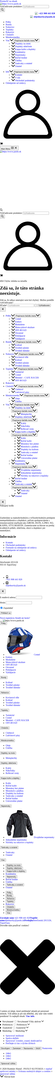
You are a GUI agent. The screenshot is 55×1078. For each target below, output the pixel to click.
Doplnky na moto (23, 43)
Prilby (8, 22)
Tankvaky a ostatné (23, 63)
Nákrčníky (25, 426)
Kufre (23, 438)
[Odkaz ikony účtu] (27, 141)
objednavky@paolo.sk (44, 17)
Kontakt (18, 75)
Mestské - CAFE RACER (17, 720)
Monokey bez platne (30, 444)
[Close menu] (3, 309)
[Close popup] (3, 591)
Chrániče (10, 34)
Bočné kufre (26, 441)
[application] (11, 40)
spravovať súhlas (7, 1074)
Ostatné (18, 66)
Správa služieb (12, 1038)
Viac (8, 40)
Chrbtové (19, 389)
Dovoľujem (5, 1048)
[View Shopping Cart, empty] (27, 144)
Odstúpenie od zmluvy (16, 83)
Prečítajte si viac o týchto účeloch (20, 1043)
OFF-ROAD (21, 330)
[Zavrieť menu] (1, 621)
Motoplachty (26, 414)
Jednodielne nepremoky (31, 473)
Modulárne (20, 324)
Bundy (9, 24)
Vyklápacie (20, 338)
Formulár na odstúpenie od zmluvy (21, 547)
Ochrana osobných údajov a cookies (34, 1071)
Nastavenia (28, 1048)
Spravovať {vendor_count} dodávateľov (24, 1041)
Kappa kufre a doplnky (25, 49)
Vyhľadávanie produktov (11, 6)
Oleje (17, 398)
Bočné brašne (21, 58)
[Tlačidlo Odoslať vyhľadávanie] (36, 305)
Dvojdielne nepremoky (31, 470)
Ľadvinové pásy (22, 392)
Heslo (2, 602)
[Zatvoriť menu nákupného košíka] (3, 502)
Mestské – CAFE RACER (27, 377)
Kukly (23, 423)
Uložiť (38, 1048)
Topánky (10, 29)
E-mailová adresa (7, 597)
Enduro (18, 321)
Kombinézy (20, 52)
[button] (27, 967)
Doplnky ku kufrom (29, 449)
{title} (8, 1053)
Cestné (18, 319)
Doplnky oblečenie (23, 46)
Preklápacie (20, 336)
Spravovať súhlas (8, 1063)
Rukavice (10, 32)
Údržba (18, 60)
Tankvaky (25, 490)
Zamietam (17, 1048)
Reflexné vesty (27, 429)
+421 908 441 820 (46, 13)
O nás (17, 77)
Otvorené (19, 333)
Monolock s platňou (29, 446)
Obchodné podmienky (25, 80)
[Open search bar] (1, 210)
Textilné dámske (22, 351)
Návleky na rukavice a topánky (34, 475)
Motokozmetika (13, 37)
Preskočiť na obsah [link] (8, 1)
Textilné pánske (22, 348)
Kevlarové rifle (21, 357)
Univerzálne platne (29, 458)
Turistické (19, 372)
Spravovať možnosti (15, 1035)
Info (7, 72)
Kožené (18, 345)
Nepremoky (20, 55)
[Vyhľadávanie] (2, 10)
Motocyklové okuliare (25, 327)
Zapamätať (8, 608)
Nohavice (10, 27)
